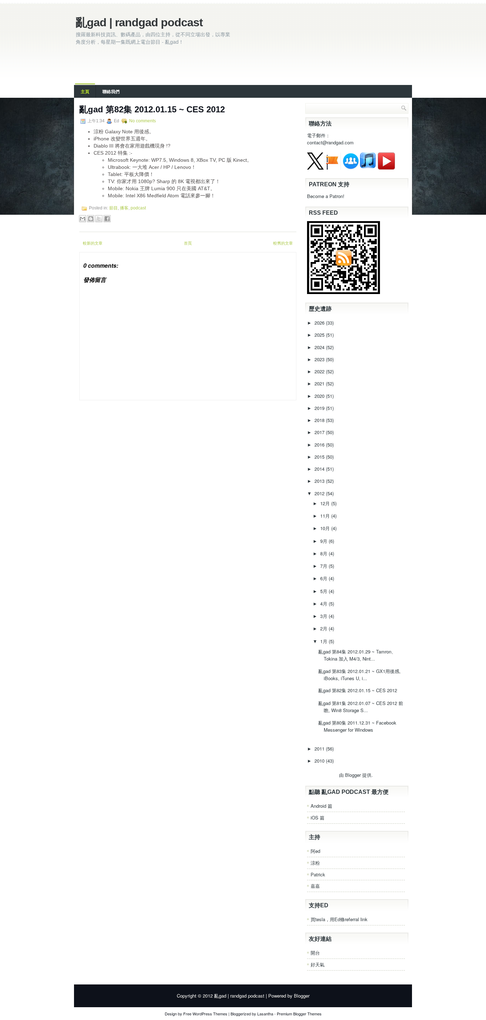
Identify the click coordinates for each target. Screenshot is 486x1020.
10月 (325, 528)
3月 (324, 616)
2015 (320, 456)
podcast (138, 207)
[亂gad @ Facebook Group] (350, 167)
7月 (324, 565)
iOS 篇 (317, 817)
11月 (325, 515)
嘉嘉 (315, 885)
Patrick (318, 874)
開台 (315, 952)
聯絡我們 (111, 91)
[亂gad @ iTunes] (367, 167)
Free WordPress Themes (205, 1013)
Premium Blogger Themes (299, 1013)
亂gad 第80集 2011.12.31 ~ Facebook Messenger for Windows (357, 726)
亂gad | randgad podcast (139, 22)
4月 (324, 603)
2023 (320, 359)
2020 (320, 395)
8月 (324, 553)
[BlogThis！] (90, 218)
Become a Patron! (325, 196)
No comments (142, 120)
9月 (324, 541)
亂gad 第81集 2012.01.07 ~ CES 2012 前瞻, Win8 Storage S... (360, 707)
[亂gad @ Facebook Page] (332, 167)
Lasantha (265, 1013)
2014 (320, 468)
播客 (124, 207)
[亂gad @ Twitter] (315, 167)
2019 (320, 408)
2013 (320, 480)
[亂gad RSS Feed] (343, 292)
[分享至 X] (98, 218)
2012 (320, 493)
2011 (320, 748)
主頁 (85, 91)
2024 (320, 347)
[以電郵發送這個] (82, 218)
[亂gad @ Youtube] (386, 167)
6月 (324, 578)
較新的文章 (92, 243)
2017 (320, 432)
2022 (320, 371)
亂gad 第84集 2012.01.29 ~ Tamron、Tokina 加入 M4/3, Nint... (357, 655)
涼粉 (315, 862)
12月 (325, 503)
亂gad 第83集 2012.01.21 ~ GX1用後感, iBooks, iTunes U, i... (359, 675)
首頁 (188, 243)
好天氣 (317, 964)
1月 (324, 641)
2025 (320, 334)
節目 (113, 207)
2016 (320, 444)
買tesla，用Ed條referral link (339, 919)
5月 (324, 591)
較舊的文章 (283, 243)
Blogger (353, 774)
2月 (324, 628)
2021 (320, 383)
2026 (320, 322)
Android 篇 (321, 805)
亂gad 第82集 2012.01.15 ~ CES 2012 (152, 109)
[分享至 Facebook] (107, 218)
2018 (320, 420)
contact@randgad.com (330, 142)
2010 (320, 760)
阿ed (315, 851)
